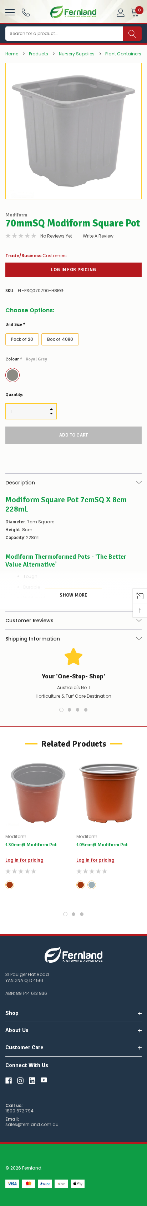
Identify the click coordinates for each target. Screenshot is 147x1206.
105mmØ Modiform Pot (102, 845)
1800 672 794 (19, 1111)
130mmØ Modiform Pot (31, 845)
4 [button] (86, 710)
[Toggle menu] (9, 11)
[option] (73, 131)
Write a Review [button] (98, 236)
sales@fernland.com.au (32, 1124)
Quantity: (14, 394)
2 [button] (69, 710)
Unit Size (15, 324)
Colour (26, 359)
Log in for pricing (73, 270)
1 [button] (61, 710)
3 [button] (78, 710)
